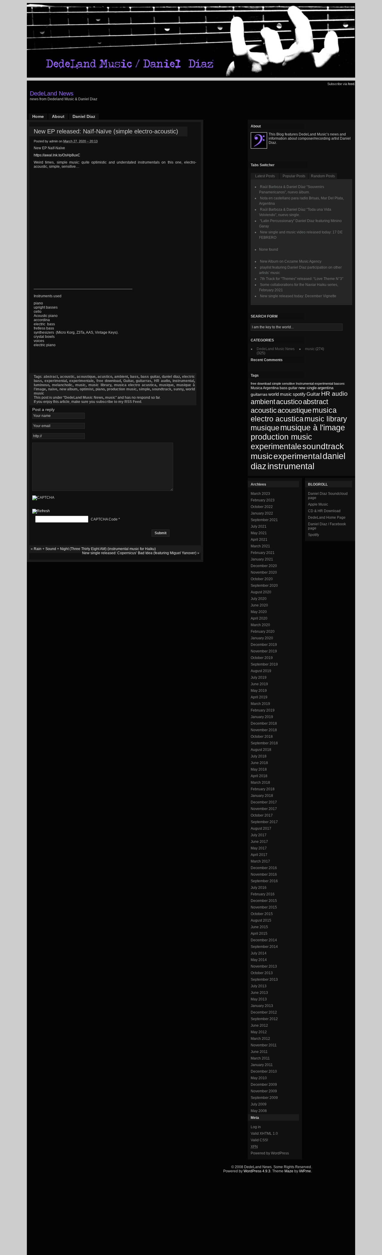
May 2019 (259, 691)
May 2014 (259, 960)
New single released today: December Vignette (298, 296)
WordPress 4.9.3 (257, 1171)
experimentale (81, 381)
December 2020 (264, 566)
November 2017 (264, 809)
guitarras (143, 381)
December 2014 (264, 940)
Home (38, 116)
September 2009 (264, 1098)
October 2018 (262, 736)
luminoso (41, 385)
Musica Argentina (265, 388)
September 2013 (264, 979)
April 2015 (259, 933)
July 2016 (259, 888)
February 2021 (263, 553)
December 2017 (264, 802)
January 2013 (262, 1006)
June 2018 (259, 763)
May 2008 (259, 1111)
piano (100, 389)
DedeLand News (51, 93)
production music (122, 389)
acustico (105, 377)
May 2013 (259, 999)
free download (108, 381)
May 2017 (259, 848)
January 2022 (262, 513)
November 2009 (264, 1091)
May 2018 (259, 769)
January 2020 (262, 638)
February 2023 (263, 500)
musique (166, 385)
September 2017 (264, 822)
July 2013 (259, 986)
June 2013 (259, 993)
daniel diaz (171, 377)
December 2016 (264, 868)
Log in (256, 1127)
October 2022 (262, 507)
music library (99, 385)
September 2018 (264, 743)
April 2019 (259, 697)
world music (280, 394)
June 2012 (259, 1025)
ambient (121, 377)
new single (307, 388)
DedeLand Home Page (327, 517)
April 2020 (259, 618)
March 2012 (260, 1039)
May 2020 (259, 612)
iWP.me (305, 1171)
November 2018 (264, 730)
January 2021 (262, 559)
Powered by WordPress (270, 1153)
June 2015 (259, 927)
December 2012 (264, 1012)
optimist (86, 389)
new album (68, 389)
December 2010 (264, 1071)
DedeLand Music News (83, 397)
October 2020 (262, 579)
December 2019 (264, 645)
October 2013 (262, 973)
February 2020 (263, 631)
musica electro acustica (135, 385)
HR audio (162, 381)
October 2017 (262, 815)
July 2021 (259, 526)
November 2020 (264, 572)
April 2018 (259, 776)
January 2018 (262, 796)
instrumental (183, 381)
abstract (51, 377)
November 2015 (264, 907)
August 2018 (261, 750)
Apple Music (318, 504)
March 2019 (260, 704)
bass (134, 377)
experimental (55, 381)
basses (339, 383)
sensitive (288, 383)
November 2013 (264, 966)
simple (144, 389)
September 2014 (264, 947)
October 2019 (262, 658)
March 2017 (260, 861)
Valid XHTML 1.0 (264, 1133)
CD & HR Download (324, 511)
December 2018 (264, 723)
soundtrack (161, 389)
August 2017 (261, 828)
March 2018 (260, 782)
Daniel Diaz (84, 116)
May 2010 (259, 1078)
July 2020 (259, 599)
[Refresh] (41, 511)
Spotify (313, 535)
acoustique (86, 377)
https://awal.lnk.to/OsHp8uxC (57, 155)
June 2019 (259, 684)
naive (52, 389)
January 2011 (262, 1065)
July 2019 (259, 677)
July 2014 (259, 953)
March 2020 (260, 625)
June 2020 (259, 605)
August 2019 (261, 671)
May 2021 (259, 533)
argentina (325, 388)
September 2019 (264, 664)
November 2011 (264, 1045)
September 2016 (264, 881)
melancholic (62, 385)
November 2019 (264, 651)
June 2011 (259, 1052)
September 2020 (264, 585)
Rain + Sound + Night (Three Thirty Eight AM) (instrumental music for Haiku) (95, 549)
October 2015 (262, 914)
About (58, 116)
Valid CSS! (259, 1140)
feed (351, 84)
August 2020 (261, 592)
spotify (299, 394)
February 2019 (263, 710)
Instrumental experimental (314, 383)
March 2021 (260, 546)
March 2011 (260, 1058)
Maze (288, 1171)
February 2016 (263, 894)
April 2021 (259, 540)
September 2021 (264, 520)
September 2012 (264, 1019)
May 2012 (259, 1032)
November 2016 (264, 874)
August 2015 (261, 920)
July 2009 (259, 1104)
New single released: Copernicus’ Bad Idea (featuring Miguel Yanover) (139, 553)
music (80, 385)
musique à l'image (312, 427)
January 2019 (262, 717)
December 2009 (264, 1084)
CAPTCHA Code (104, 519)
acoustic (67, 377)
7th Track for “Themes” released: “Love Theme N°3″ (301, 279)
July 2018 (259, 756)
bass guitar (150, 377)
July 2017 (259, 835)
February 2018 (263, 789)
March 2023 (260, 494)
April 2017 (259, 855)
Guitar (128, 381)
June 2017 (259, 842)
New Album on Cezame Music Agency (290, 261)
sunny (178, 389)
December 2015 (264, 901)
